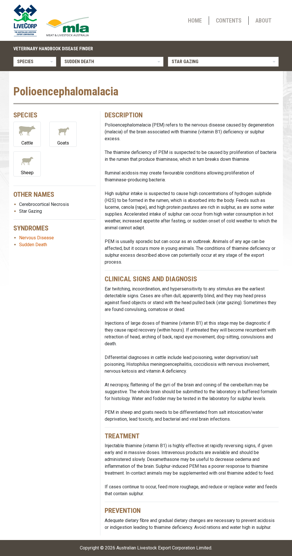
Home (195, 20)
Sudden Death (33, 244)
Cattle (27, 143)
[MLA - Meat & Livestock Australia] (67, 26)
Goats (63, 143)
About (263, 20)
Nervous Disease (36, 237)
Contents (229, 20)
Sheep (27, 172)
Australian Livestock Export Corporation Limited (163, 548)
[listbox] (34, 62)
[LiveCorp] (28, 20)
